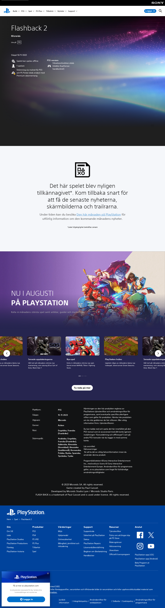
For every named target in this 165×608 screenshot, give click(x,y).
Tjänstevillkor (115, 531)
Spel (30, 11)
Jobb (9, 535)
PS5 (22, 11)
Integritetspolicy (80, 601)
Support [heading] (88, 527)
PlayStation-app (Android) (146, 558)
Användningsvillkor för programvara (145, 601)
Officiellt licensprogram (119, 554)
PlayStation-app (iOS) (144, 554)
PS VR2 (35, 539)
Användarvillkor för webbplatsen (98, 601)
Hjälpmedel (63, 535)
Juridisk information (64, 601)
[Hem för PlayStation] (7, 11)
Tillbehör (49, 11)
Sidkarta (116, 601)
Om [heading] (9, 527)
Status (86, 539)
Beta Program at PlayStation (142, 564)
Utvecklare (114, 550)
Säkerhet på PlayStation (94, 535)
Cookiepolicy (127, 601)
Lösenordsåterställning (94, 547)
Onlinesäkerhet (65, 539)
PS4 (34, 535)
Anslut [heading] (138, 527)
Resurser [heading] (114, 527)
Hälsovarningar (90, 449)
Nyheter (61, 11)
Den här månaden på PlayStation (99, 214)
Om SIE (10, 531)
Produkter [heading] (38, 527)
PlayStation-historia (15, 551)
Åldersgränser (115, 542)
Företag (10, 547)
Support (71, 11)
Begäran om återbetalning (95, 551)
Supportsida (89, 531)
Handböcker (89, 555)
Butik (15, 11)
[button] (7, 353)
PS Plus (39, 11)
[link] (82, 353)
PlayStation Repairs (92, 543)
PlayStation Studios (15, 539)
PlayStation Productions (17, 543)
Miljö (60, 531)
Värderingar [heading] (64, 527)
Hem (9, 519)
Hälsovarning (115, 546)
